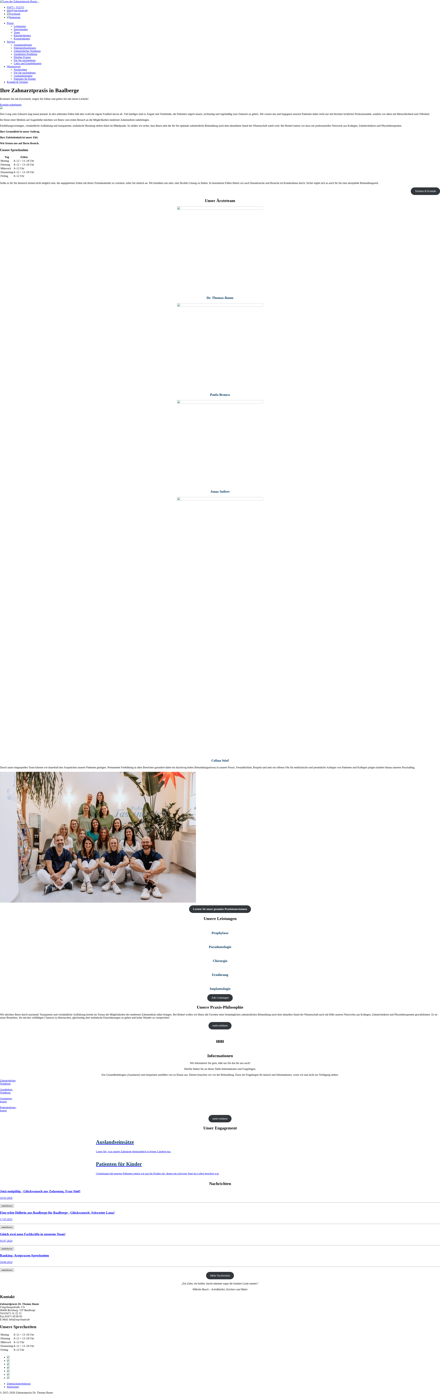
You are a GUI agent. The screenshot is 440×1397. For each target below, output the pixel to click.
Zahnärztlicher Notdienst (27, 51)
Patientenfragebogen (25, 47)
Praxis (10, 23)
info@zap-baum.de (17, 10)
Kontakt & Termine (17, 82)
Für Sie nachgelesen (25, 60)
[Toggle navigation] (38, 2)
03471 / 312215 (15, 7)
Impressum (13, 1386)
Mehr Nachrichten (220, 1275)
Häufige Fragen (22, 57)
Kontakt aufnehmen (10, 104)
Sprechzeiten (21, 29)
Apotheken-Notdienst (25, 54)
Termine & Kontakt (425, 191)
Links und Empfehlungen (27, 63)
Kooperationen (22, 38)
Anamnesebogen (23, 44)
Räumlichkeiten (22, 35)
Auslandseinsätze (23, 75)
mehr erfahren (220, 1025)
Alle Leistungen (220, 997)
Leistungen (20, 26)
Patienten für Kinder (25, 78)
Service (11, 41)
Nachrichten (20, 69)
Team (17, 32)
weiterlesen (7, 1206)
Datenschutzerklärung (19, 1383)
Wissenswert (13, 66)
